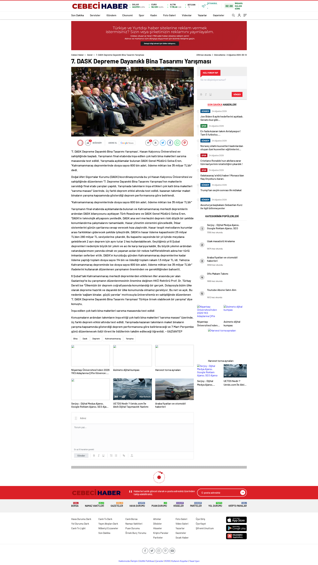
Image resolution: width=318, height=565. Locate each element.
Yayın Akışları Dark (108, 523)
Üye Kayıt (201, 523)
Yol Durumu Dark (80, 523)
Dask (85, 338)
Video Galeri (182, 523)
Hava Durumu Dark (81, 518)
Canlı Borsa (131, 518)
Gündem (111, 15)
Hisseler (178, 504)
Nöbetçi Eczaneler (108, 528)
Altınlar (157, 518)
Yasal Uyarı (194, 561)
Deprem (96, 338)
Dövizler (157, 523)
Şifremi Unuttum (205, 528)
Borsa (75, 504)
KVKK (167, 561)
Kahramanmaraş (113, 338)
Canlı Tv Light (78, 528)
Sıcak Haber (182, 537)
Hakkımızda (124, 561)
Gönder (81, 455)
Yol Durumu (215, 504)
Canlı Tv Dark (105, 518)
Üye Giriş (200, 518)
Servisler (95, 15)
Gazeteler (218, 15)
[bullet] (116, 455)
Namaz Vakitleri (94, 504)
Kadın (153, 15)
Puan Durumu (159, 504)
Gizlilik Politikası (146, 561)
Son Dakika (77, 15)
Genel (89, 55)
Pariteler (196, 504)
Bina (75, 338)
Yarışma (129, 338)
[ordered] (111, 455)
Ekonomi (127, 15)
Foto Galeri (169, 15)
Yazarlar (202, 15)
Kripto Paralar (238, 504)
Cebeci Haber (77, 55)
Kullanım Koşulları (179, 561)
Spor (141, 15)
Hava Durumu (137, 504)
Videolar (187, 15)
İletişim (134, 561)
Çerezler (159, 561)
